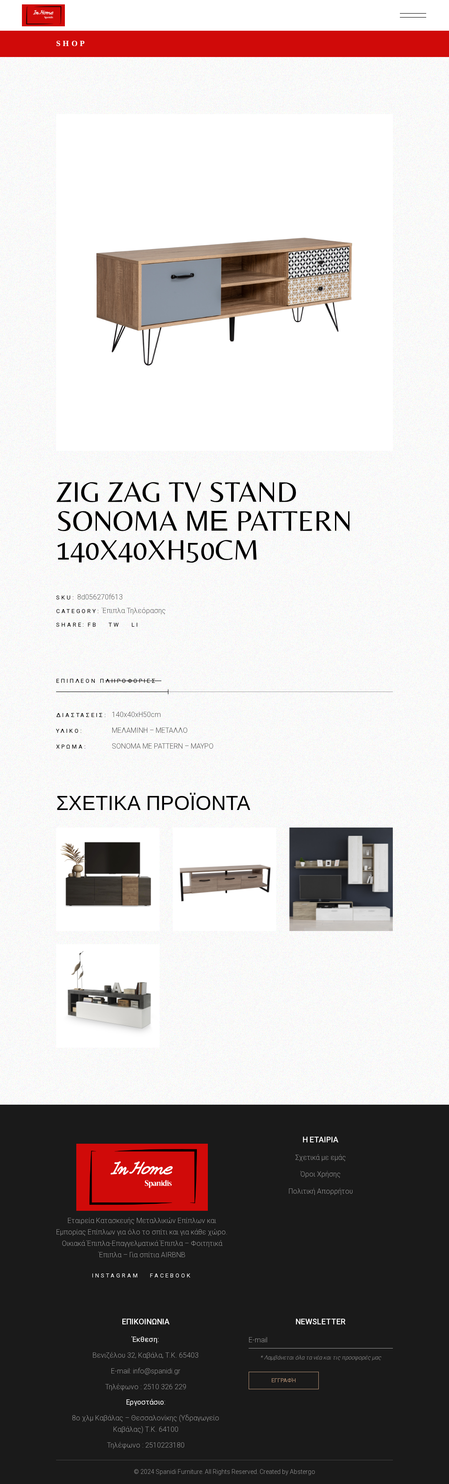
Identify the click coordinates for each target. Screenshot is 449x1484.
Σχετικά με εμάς (320, 1157)
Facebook (171, 1275)
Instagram (115, 1275)
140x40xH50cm (136, 714)
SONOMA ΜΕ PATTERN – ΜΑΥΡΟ (163, 746)
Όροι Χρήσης (320, 1174)
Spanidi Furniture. (180, 1471)
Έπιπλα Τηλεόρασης (134, 610)
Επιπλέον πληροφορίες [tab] (106, 681)
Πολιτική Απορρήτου (321, 1191)
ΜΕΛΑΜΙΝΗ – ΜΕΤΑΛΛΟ (150, 730)
